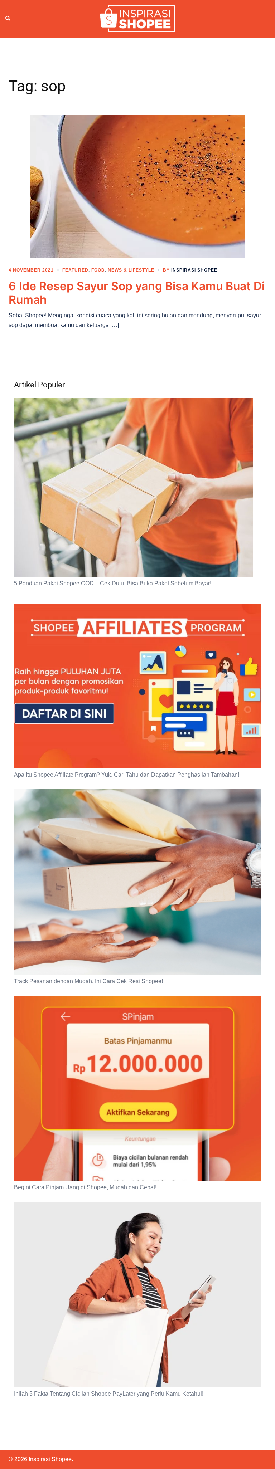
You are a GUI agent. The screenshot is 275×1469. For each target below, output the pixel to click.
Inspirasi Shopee (194, 270)
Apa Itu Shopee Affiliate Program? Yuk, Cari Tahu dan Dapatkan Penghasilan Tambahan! (126, 775)
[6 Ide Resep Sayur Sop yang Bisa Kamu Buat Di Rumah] (137, 186)
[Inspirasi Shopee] (137, 18)
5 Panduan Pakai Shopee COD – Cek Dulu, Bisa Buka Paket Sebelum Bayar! (112, 583)
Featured (75, 270)
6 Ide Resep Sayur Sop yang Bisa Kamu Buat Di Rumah (137, 293)
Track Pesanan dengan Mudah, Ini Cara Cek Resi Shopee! (88, 981)
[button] (8, 18)
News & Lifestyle (131, 270)
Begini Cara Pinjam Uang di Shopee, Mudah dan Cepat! (85, 1187)
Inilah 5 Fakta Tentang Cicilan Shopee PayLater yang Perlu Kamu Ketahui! (108, 1394)
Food (98, 270)
